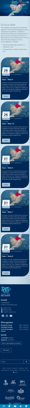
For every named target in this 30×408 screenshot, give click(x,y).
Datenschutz (15, 368)
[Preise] (9, 406)
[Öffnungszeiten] (4, 406)
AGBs (26, 368)
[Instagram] (7, 316)
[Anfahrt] (15, 406)
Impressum (9, 368)
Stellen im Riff (22, 370)
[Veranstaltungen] (26, 406)
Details (6, 96)
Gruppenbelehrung (5, 370)
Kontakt (4, 368)
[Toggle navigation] (27, 2)
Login (28, 370)
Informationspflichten (14, 370)
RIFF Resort (6, 350)
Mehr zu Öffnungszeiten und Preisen (11, 343)
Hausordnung (21, 368)
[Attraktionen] (20, 406)
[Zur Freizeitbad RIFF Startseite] (6, 291)
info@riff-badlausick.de (9, 312)
